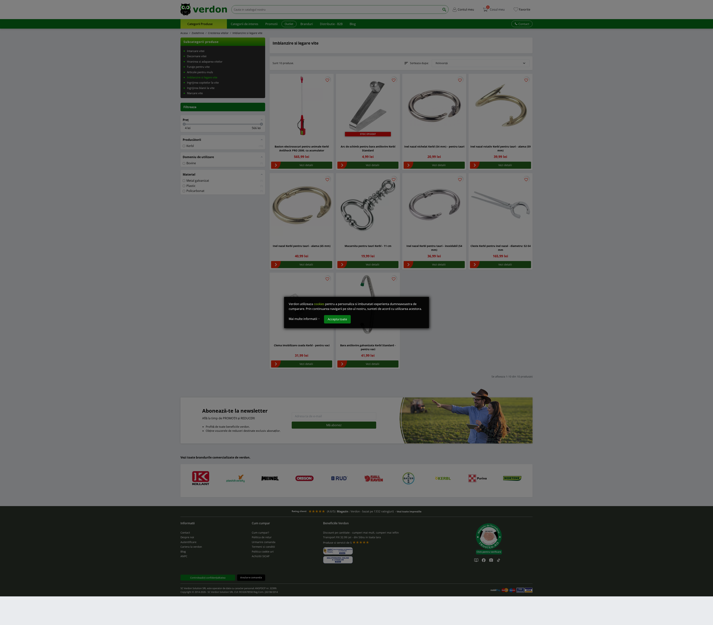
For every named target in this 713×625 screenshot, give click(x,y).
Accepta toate (337, 319)
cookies (319, 304)
